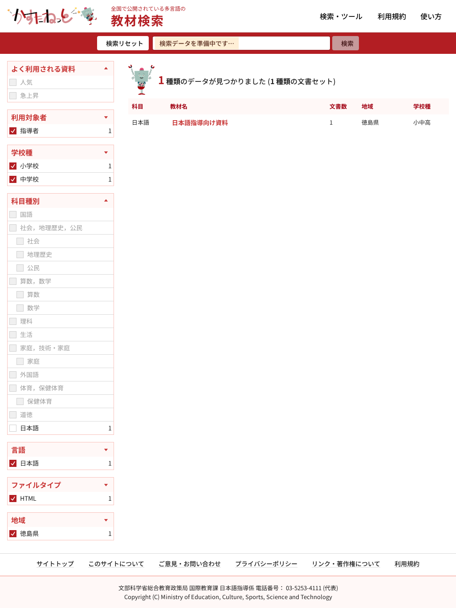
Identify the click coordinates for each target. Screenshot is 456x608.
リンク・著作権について (346, 563)
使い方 (431, 16)
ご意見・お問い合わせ (190, 563)
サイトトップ (55, 563)
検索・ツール (341, 16)
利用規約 (392, 16)
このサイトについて (116, 563)
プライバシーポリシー (266, 563)
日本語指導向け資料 (200, 122)
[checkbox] (12, 82)
